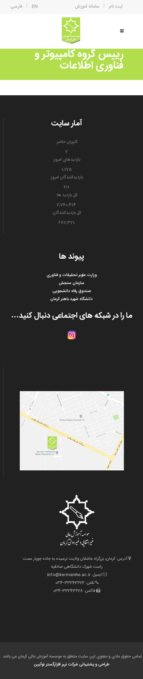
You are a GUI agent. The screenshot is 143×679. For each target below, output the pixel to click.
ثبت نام (116, 6)
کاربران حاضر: (66, 141)
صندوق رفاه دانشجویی (71, 291)
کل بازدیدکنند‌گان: (66, 212)
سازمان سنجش (71, 283)
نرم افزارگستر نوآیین (50, 664)
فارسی (16, 6)
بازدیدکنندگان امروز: (66, 177)
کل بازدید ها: (66, 195)
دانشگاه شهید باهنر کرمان (71, 299)
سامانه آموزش (87, 6)
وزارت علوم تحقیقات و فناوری (72, 275)
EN (35, 6)
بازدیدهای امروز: (66, 159)
